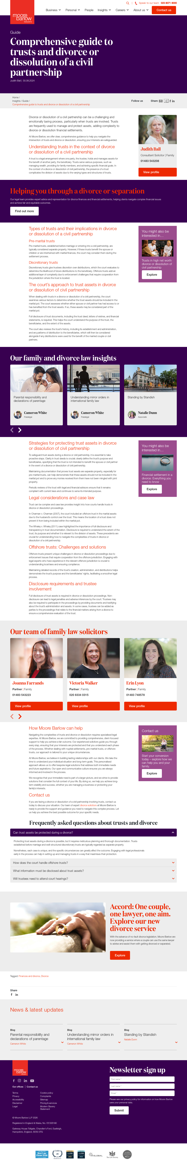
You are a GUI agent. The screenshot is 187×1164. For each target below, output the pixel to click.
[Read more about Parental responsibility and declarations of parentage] (36, 395)
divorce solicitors (88, 805)
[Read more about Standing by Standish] (150, 395)
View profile (151, 172)
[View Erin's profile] (150, 658)
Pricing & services (48, 1103)
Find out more (24, 211)
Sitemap (44, 1099)
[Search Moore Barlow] (127, 3)
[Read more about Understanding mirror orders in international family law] (93, 395)
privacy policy (130, 1099)
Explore (152, 274)
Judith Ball (15, 80)
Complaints (45, 1096)
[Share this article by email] (161, 100)
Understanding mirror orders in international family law (90, 1036)
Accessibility (18, 1099)
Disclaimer (17, 1103)
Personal (71, 10)
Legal (15, 1106)
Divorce (45, 976)
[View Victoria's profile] (93, 658)
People (89, 10)
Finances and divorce (29, 976)
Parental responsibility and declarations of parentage (29, 1036)
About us (139, 10)
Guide (25, 101)
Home (15, 97)
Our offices (17, 1086)
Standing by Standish (140, 1034)
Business (51, 10)
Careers (120, 10)
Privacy (15, 1096)
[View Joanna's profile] (36, 658)
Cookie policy (46, 1092)
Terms (15, 1092)
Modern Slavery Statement (47, 1107)
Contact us (164, 10)
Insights (103, 10)
